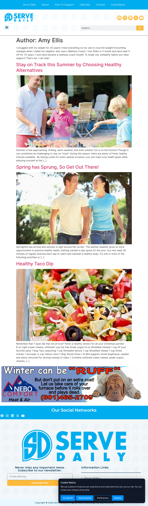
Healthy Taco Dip (34, 263)
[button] (6, 27)
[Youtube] (141, 18)
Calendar (85, 4)
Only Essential (84, 498)
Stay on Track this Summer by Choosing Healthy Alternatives (69, 67)
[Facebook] (119, 18)
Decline (117, 498)
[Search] (140, 28)
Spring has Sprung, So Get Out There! (57, 167)
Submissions (118, 4)
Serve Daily (29, 4)
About (45, 4)
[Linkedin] (130, 18)
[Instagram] (125, 18)
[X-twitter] (136, 18)
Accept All (68, 498)
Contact (100, 4)
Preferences (102, 498)
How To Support (64, 4)
